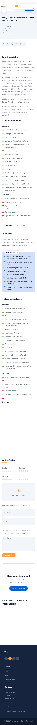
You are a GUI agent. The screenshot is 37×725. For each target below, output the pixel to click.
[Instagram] (32, 1)
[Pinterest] (35, 1)
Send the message (18, 588)
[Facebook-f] (6, 658)
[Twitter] (29, 1)
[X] (8, 44)
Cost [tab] (17, 225)
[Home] (4, 6)
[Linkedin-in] (13, 658)
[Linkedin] (12, 44)
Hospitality (23, 468)
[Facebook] (27, 1)
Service (5, 476)
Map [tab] (24, 225)
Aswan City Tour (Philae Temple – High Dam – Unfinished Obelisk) (14, 635)
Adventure (7, 33)
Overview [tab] (8, 225)
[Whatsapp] (20, 44)
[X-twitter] (10, 658)
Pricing (21, 476)
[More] (24, 44)
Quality (5, 468)
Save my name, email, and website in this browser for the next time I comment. (16, 532)
